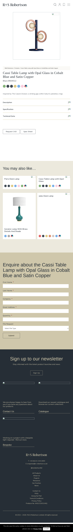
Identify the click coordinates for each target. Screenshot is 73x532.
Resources (36, 481)
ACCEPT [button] (46, 529)
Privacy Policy (36, 501)
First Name (8, 282)
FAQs (36, 493)
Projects (36, 478)
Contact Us (36, 491)
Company (7, 299)
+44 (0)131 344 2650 (37, 461)
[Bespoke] (18, 432)
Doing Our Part (36, 496)
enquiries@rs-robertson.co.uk (37, 464)
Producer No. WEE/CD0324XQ (36, 503)
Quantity (7, 315)
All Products (36, 473)
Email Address (9, 307)
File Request (8, 324)
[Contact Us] (18, 397)
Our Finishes (36, 483)
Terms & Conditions (36, 498)
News (37, 485)
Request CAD (11, 131)
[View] (54, 397)
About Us (36, 476)
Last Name (8, 290)
